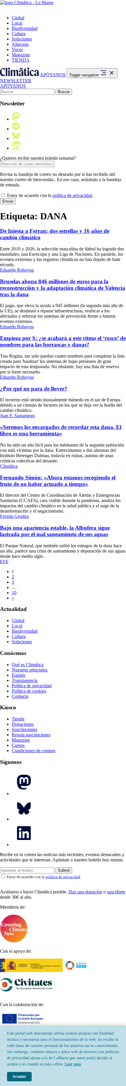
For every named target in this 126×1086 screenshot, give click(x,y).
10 (14, 592)
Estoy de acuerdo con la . (49, 195)
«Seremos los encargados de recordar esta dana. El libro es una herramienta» (60, 430)
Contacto (20, 696)
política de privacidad (72, 195)
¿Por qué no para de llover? (33, 388)
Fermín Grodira (14, 516)
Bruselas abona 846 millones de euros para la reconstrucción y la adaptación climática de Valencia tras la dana (62, 287)
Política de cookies (29, 690)
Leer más (73, 1064)
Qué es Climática (27, 664)
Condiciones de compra (33, 750)
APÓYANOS (53, 74)
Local (17, 23)
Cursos (18, 745)
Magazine (21, 54)
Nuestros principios (29, 669)
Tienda (18, 718)
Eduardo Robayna (17, 269)
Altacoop (20, 44)
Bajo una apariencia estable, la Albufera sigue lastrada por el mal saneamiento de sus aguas (55, 531)
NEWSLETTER (15, 80)
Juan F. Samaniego (17, 415)
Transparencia (25, 680)
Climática (9, 466)
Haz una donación (85, 891)
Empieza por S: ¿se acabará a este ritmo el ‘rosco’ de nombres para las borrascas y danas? (63, 341)
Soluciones (22, 38)
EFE (4, 561)
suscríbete (116, 891)
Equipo (18, 675)
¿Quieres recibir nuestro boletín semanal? (38, 158)
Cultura (18, 33)
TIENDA (21, 60)
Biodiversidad (25, 28)
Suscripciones (24, 729)
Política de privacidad (32, 685)
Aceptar (19, 1077)
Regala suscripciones (31, 734)
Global (18, 17)
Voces (17, 49)
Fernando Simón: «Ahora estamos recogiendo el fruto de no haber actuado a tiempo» (57, 480)
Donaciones (23, 724)
